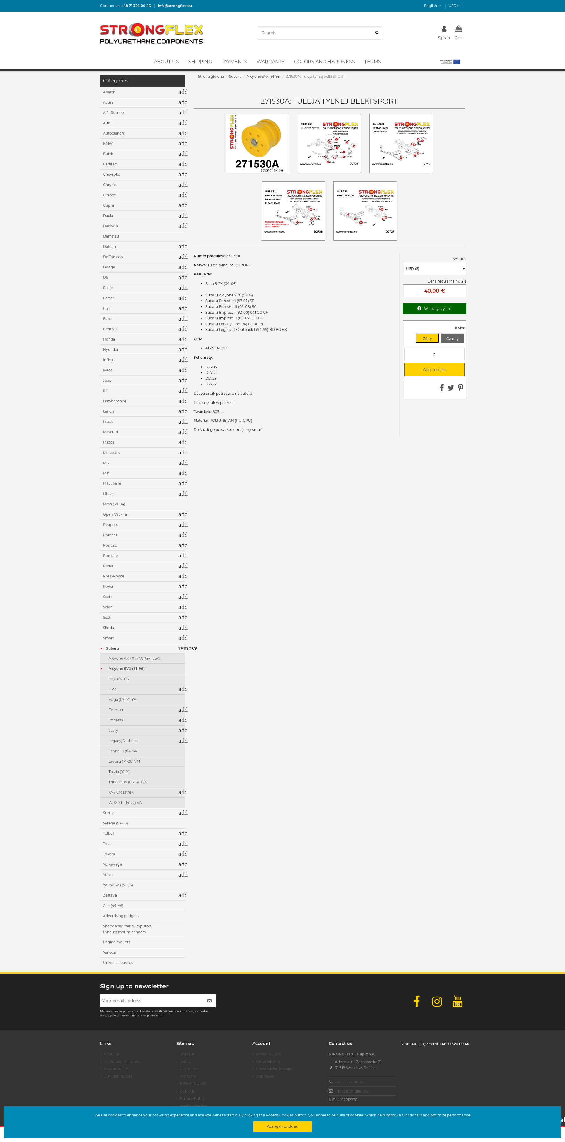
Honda (109, 339)
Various (109, 952)
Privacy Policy (192, 1098)
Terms (185, 1061)
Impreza (116, 720)
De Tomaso (113, 257)
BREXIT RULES (193, 1083)
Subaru (112, 648)
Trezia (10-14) (120, 771)
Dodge (109, 267)
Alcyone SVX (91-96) (126, 668)
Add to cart (427, 370)
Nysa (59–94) (114, 504)
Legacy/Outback (123, 740)
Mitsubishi (112, 483)
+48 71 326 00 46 (349, 1082)
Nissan (109, 494)
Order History (268, 1061)
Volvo (108, 874)
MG (106, 463)
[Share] (442, 389)
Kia (106, 391)
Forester (116, 710)
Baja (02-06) (119, 679)
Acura (108, 102)
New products (116, 1069)
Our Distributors (118, 1076)
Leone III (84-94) (123, 751)
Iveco (108, 370)
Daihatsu (111, 236)
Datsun (109, 246)
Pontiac (110, 545)
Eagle (108, 288)
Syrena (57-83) (115, 823)
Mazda (108, 442)
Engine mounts (116, 942)
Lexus (108, 421)
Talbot (108, 833)
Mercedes (111, 452)
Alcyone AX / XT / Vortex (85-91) (136, 658)
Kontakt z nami (193, 1106)
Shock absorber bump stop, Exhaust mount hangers (127, 929)
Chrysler (110, 184)
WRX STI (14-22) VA (125, 802)
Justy (113, 730)
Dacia (108, 215)
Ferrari (109, 298)
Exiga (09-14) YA (123, 699)
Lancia (108, 411)
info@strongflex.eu (351, 1091)
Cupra (108, 205)
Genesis (110, 329)
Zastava (110, 895)
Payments (189, 1069)
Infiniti (108, 360)
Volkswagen (113, 864)
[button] (450, 61)
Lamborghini (114, 401)
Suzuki (108, 813)
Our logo (187, 1091)
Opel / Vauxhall (116, 514)
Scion (108, 607)
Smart (108, 638)
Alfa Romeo (113, 112)
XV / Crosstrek (121, 792)
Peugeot (110, 524)
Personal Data (268, 1054)
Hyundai (110, 349)
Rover (108, 586)
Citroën (109, 195)
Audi (107, 123)
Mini (106, 473)
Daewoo (110, 226)
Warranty (188, 1076)
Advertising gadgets (121, 916)
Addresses (265, 1076)
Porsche (110, 555)
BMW (108, 143)
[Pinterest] (460, 389)
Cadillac (110, 164)
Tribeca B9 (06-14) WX (128, 782)
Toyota (109, 854)
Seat (107, 617)
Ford (107, 318)
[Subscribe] (209, 1000)
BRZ (112, 689)
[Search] (377, 33)
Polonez (110, 535)
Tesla (107, 843)
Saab (107, 597)
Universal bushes (118, 962)
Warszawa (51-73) (118, 885)
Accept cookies (282, 1126)
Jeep (107, 380)
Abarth (109, 92)
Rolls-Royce (113, 576)
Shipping (187, 1054)
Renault (110, 566)
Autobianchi (114, 133)
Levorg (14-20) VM (124, 761)
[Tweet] (450, 389)
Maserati (110, 432)
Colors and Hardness (122, 1061)
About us (112, 1054)
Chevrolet (111, 174)
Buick (108, 154)
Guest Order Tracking (275, 1069)
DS (105, 277)
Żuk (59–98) (113, 905)
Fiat (106, 308)
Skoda (108, 627)
